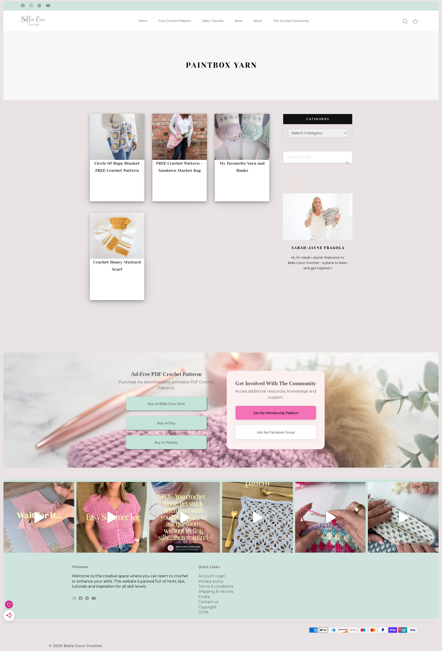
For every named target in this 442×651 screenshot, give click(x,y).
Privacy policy (211, 581)
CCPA (203, 612)
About (257, 21)
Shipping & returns (215, 591)
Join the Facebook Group (276, 432)
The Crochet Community (291, 21)
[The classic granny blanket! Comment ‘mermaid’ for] (330, 517)
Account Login (211, 576)
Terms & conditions (215, 586)
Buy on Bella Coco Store (166, 404)
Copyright (207, 607)
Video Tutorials (213, 21)
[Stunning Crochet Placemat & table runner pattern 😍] (257, 517)
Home (143, 21)
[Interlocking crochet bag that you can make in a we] (403, 517)
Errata (204, 597)
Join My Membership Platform (275, 413)
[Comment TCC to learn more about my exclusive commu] (184, 517)
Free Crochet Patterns (174, 21)
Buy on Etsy (166, 423)
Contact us (208, 602)
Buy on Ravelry (166, 442)
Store (238, 21)
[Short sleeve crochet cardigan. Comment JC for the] (38, 517)
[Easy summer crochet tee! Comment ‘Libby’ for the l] (111, 517)
